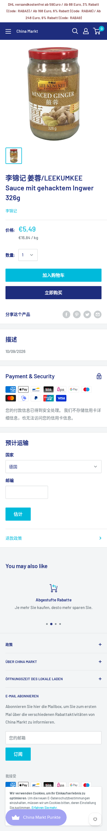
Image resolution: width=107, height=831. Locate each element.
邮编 (9, 480)
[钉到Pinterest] (77, 314)
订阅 (18, 754)
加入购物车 (53, 275)
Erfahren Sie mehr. (45, 807)
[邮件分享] (98, 314)
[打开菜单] (8, 31)
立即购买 (53, 292)
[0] (97, 31)
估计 (18, 514)
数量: (10, 255)
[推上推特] (87, 314)
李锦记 (11, 210)
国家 (9, 454)
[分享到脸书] (66, 314)
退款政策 (13, 538)
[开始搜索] (75, 31)
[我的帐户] (86, 31)
